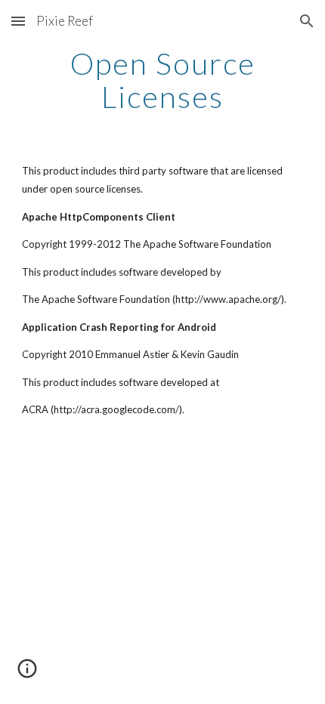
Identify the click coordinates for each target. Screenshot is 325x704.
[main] (163, 80)
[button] (18, 21)
